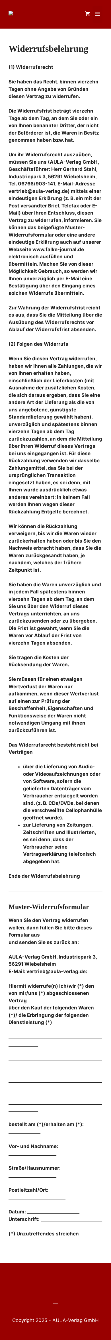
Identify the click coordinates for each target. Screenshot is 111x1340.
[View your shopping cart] (87, 14)
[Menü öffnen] (55, 1304)
